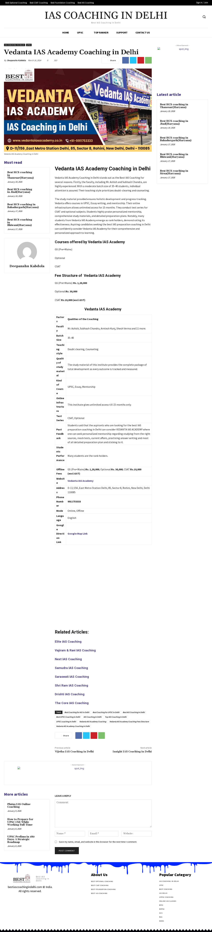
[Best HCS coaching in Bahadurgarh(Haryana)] (45, 208)
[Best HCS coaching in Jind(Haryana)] (41, 193)
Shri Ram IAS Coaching (71, 685)
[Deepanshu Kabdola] (27, 252)
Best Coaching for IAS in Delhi (76, 712)
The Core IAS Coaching (72, 703)
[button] (204, 17)
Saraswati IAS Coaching (72, 677)
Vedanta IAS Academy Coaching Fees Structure (129, 721)
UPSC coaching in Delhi (66, 721)
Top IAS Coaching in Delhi (116, 717)
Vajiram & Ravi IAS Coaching (75, 650)
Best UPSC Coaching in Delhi (68, 717)
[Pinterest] (140, 60)
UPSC (29, 45)
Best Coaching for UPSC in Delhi (106, 712)
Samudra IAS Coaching (71, 668)
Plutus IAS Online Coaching (18, 806)
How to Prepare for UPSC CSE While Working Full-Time (20, 822)
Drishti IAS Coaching (69, 694)
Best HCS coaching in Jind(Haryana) (19, 191)
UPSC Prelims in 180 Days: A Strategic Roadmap (21, 839)
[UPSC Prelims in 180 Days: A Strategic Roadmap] (41, 840)
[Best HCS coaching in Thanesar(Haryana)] (41, 176)
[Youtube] (197, 17)
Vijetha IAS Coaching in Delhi (74, 751)
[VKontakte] (27, 898)
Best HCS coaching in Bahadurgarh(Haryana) (23, 206)
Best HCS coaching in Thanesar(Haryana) (174, 106)
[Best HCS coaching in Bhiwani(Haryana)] (41, 223)
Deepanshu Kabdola (16, 60)
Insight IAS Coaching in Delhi (132, 751)
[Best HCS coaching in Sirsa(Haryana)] (199, 175)
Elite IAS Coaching (68, 641)
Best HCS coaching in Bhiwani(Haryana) (174, 156)
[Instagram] (15, 898)
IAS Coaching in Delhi (15, 45)
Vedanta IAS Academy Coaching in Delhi (73, 726)
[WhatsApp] (148, 60)
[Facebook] (184, 17)
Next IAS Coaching (68, 659)
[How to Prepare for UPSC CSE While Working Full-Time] (41, 822)
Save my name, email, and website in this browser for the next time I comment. (98, 841)
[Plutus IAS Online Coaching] (41, 807)
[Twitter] (191, 17)
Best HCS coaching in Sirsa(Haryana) (174, 172)
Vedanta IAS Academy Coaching (92, 721)
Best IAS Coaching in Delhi (134, 712)
